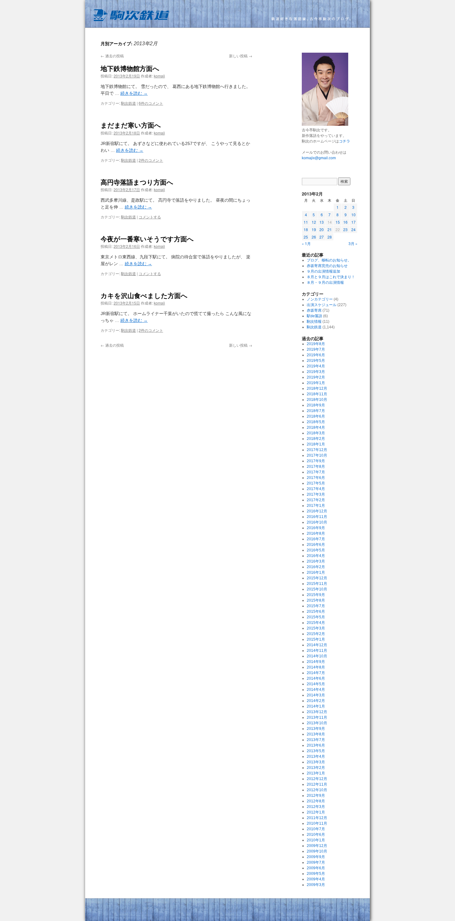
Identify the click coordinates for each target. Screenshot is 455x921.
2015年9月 (316, 595)
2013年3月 (316, 762)
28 (329, 236)
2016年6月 (316, 544)
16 (345, 222)
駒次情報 (314, 321)
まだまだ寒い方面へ (131, 124)
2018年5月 (316, 422)
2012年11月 (317, 784)
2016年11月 (317, 517)
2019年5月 (316, 360)
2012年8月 (316, 801)
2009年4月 (316, 879)
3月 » (353, 243)
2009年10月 (317, 851)
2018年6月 (316, 416)
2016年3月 (316, 561)
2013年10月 (317, 723)
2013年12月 (317, 712)
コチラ (344, 141)
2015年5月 (316, 617)
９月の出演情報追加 (323, 271)
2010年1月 (316, 840)
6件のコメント (151, 103)
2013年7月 (316, 740)
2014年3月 (316, 695)
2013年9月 (316, 728)
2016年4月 (316, 556)
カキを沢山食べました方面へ (144, 295)
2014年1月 (316, 706)
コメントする (150, 216)
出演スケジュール (321, 305)
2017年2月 (316, 500)
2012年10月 (317, 790)
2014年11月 (317, 650)
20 (321, 229)
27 (321, 236)
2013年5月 (316, 751)
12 (314, 222)
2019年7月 (316, 349)
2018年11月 (317, 394)
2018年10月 (317, 399)
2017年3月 (316, 494)
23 (345, 229)
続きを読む (134, 93)
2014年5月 (316, 684)
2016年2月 (316, 567)
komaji (159, 75)
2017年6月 (316, 478)
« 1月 (306, 243)
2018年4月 (316, 427)
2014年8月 (316, 667)
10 (353, 214)
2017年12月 (317, 450)
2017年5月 (316, 483)
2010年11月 (317, 823)
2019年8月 (316, 344)
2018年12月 (317, 388)
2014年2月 (316, 701)
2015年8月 (316, 600)
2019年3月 (316, 372)
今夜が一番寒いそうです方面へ (147, 238)
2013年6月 (316, 745)
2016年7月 (316, 539)
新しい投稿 (240, 55)
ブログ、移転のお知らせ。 (329, 260)
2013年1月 (316, 773)
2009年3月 (316, 885)
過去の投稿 (112, 55)
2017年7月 (316, 472)
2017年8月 (316, 466)
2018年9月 (316, 405)
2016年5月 (316, 550)
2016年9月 (316, 528)
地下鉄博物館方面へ (130, 68)
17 (353, 222)
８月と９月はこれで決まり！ (331, 277)
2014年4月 (316, 689)
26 (314, 236)
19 (314, 229)
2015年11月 (317, 583)
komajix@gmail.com (319, 158)
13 (321, 222)
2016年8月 (316, 533)
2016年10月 (317, 522)
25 (306, 236)
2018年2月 (316, 438)
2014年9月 (316, 662)
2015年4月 (316, 623)
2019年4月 (316, 366)
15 (338, 222)
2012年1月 (316, 812)
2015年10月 (317, 589)
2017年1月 (316, 505)
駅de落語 (314, 316)
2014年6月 (316, 678)
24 (353, 229)
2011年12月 (317, 818)
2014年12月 (317, 645)
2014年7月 (316, 673)
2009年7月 (316, 862)
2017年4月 (316, 489)
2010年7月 (316, 829)
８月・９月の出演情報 (325, 282)
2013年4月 (316, 756)
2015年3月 (316, 628)
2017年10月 (317, 455)
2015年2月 (316, 634)
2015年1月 (316, 639)
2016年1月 (316, 572)
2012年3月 (316, 807)
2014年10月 (317, 656)
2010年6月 (316, 834)
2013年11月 (317, 717)
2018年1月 (316, 444)
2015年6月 (316, 611)
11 (306, 222)
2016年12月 (317, 511)
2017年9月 (316, 461)
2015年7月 (316, 606)
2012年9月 (316, 795)
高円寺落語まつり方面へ (137, 181)
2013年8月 (316, 734)
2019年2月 (316, 377)
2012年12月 (317, 779)
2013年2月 (316, 767)
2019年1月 (316, 383)
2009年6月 (316, 868)
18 (306, 229)
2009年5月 (316, 873)
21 (329, 229)
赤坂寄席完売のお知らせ (327, 266)
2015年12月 (317, 578)
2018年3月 (316, 433)
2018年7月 (316, 411)
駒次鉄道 (227, 14)
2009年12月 (317, 846)
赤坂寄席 (314, 310)
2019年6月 (316, 355)
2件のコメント (151, 160)
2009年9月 (316, 857)
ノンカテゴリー (320, 299)
